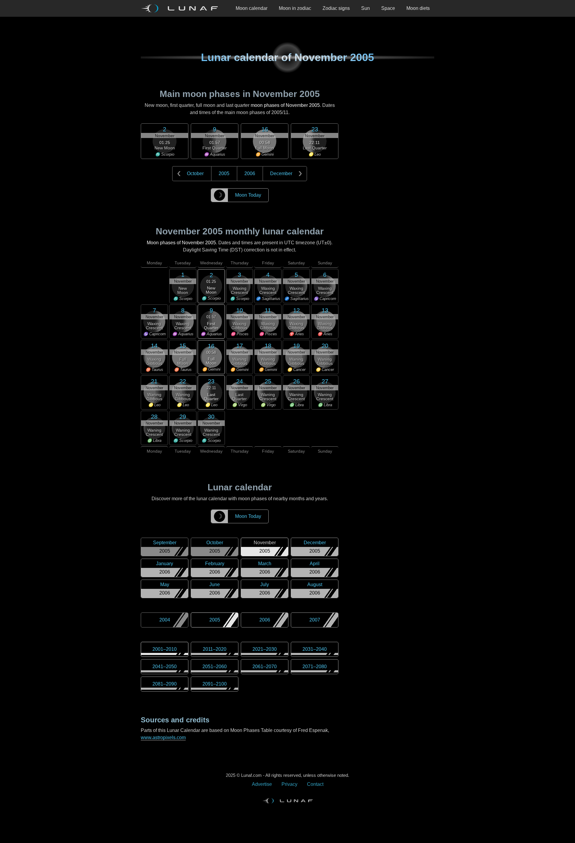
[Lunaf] (182, 8)
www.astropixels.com (163, 737)
